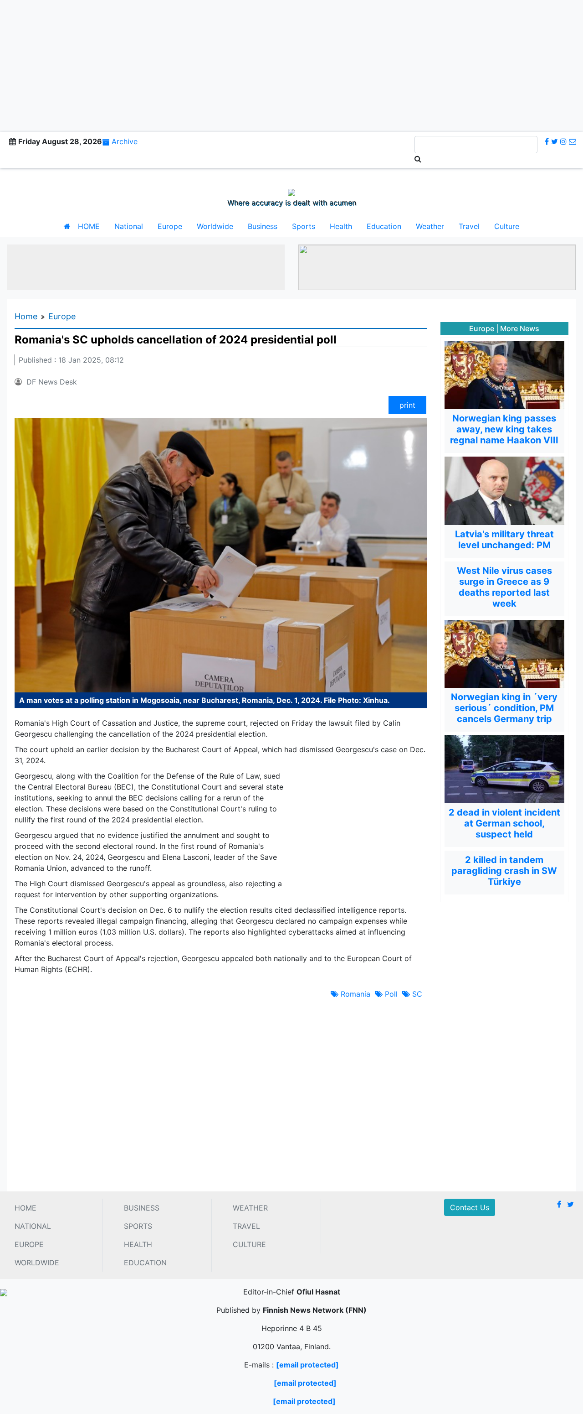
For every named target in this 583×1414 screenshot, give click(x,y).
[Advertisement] (291, 64)
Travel (469, 226)
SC (416, 993)
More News (519, 328)
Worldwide (215, 226)
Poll (390, 993)
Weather (430, 226)
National (128, 226)
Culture (506, 226)
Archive (125, 141)
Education (384, 226)
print (407, 405)
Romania (354, 993)
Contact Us (469, 1207)
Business (262, 226)
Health (341, 226)
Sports (303, 226)
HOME (89, 226)
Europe (170, 226)
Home (26, 316)
